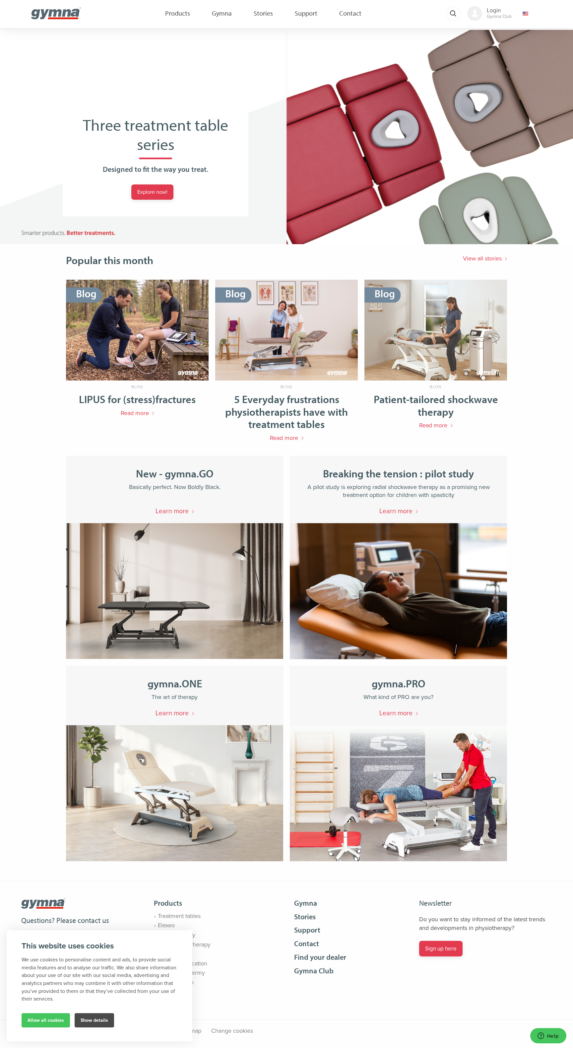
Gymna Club (314, 970)
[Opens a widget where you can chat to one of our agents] (548, 1036)
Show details (94, 1020)
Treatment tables (179, 916)
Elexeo (166, 925)
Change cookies (232, 1030)
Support (307, 930)
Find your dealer (320, 957)
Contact (306, 943)
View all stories (482, 258)
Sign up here (441, 948)
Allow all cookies (46, 1020)
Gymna (305, 903)
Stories (305, 916)
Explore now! (152, 192)
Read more (135, 413)
